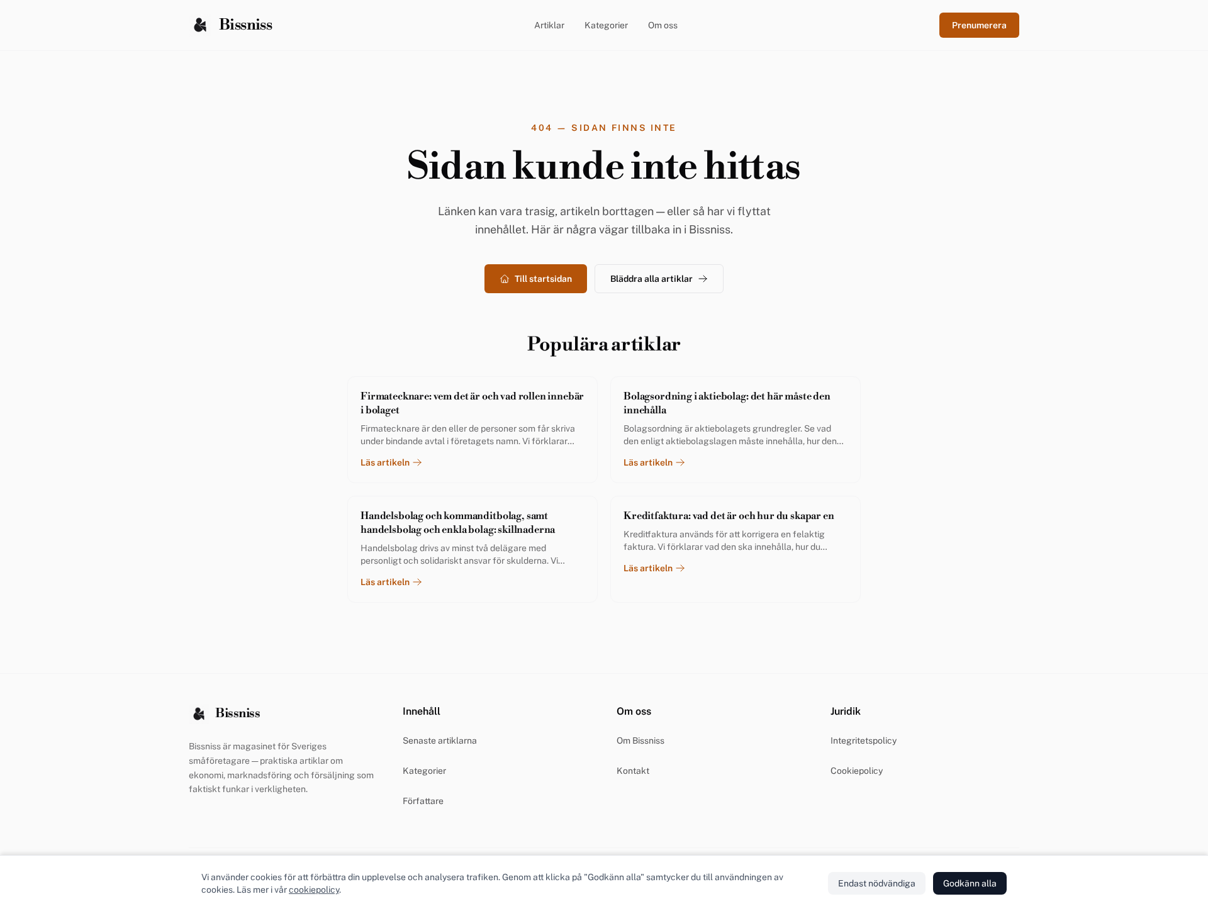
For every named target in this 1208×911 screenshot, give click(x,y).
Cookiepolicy (856, 771)
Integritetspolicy (863, 740)
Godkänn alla (970, 883)
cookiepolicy (314, 890)
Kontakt (633, 771)
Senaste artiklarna (440, 740)
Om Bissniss (640, 740)
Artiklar (549, 25)
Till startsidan (543, 279)
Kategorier (606, 25)
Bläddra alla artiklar (651, 279)
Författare (423, 801)
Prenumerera (979, 25)
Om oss (663, 25)
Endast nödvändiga (876, 883)
